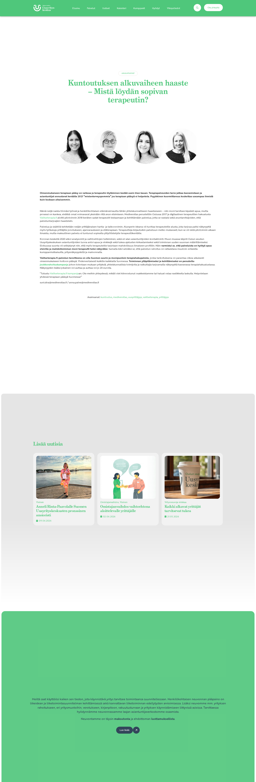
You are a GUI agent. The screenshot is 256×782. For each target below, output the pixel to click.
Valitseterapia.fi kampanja (64, 273)
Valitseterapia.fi (48, 217)
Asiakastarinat (128, 73)
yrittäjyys (164, 297)
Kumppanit (139, 8)
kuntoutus (106, 297)
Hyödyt (156, 8)
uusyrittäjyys (135, 297)
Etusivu (76, 8)
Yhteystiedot (173, 8)
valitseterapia (150, 297)
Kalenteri (121, 8)
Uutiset (106, 8)
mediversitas (120, 297)
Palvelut (91, 8)
